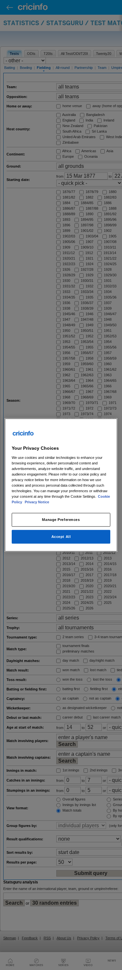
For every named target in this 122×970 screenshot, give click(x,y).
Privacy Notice (37, 502)
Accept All (61, 537)
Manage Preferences (61, 520)
